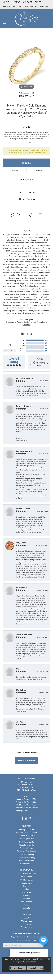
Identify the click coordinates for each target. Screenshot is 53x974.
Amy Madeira (21, 587)
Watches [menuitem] (26, 898)
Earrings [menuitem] (26, 886)
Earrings (32, 322)
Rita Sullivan (21, 690)
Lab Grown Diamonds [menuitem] (26, 873)
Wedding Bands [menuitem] (26, 879)
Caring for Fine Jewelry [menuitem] (26, 851)
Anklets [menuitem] (26, 908)
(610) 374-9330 (26, 95)
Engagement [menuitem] (26, 876)
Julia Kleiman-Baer (24, 634)
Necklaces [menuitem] (26, 892)
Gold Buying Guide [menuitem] (27, 863)
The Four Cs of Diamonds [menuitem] (26, 832)
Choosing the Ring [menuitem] (26, 838)
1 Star (22, 351)
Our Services (26, 921)
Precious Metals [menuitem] (26, 848)
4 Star (22, 343)
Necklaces (26, 325)
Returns (39, 170)
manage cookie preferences (24, 962)
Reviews (26, 333)
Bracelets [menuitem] (26, 895)
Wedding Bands (23, 322)
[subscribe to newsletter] (46, 945)
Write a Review (26, 760)
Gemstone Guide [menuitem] (26, 845)
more (35, 143)
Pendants (40, 322)
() (46, 340)
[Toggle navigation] (4, 23)
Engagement (11, 322)
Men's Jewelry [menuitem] (26, 901)
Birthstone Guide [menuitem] (26, 841)
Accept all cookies (35, 968)
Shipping (14, 170)
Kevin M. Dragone (23, 406)
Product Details (26, 192)
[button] (6, 6)
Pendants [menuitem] (26, 889)
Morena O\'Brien (23, 508)
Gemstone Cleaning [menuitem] (26, 857)
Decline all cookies (17, 968)
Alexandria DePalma (24, 378)
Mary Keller (21, 542)
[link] (6, 2)
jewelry (7, 33)
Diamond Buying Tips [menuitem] (27, 835)
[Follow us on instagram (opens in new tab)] (26, 818)
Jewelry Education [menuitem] (26, 829)
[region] (26, 65)
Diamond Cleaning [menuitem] (26, 854)
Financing (27, 924)
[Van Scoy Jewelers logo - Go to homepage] (26, 18)
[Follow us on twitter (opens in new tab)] (30, 818)
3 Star (22, 346)
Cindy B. (19, 721)
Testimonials (26, 927)
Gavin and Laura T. (24, 451)
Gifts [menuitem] (26, 904)
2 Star (22, 348)
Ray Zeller (20, 668)
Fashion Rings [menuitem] (26, 883)
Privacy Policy (36, 959)
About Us (26, 917)
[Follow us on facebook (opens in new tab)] (22, 818)
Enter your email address (26, 940)
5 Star (22, 340)
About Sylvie (26, 199)
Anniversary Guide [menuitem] (26, 860)
